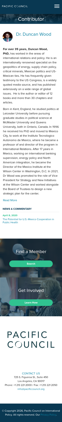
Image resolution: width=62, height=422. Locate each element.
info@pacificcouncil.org (31, 389)
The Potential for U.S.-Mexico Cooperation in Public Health (28, 220)
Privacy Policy (48, 414)
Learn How (31, 302)
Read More (10, 200)
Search (31, 263)
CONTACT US (31, 373)
